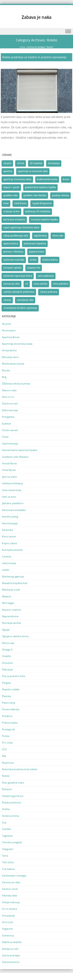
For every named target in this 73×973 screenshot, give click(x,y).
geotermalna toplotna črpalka (40, 187)
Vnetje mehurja (11, 902)
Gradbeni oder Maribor (15, 457)
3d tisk (20, 163)
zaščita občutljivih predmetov (18, 292)
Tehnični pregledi (12, 842)
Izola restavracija (11, 490)
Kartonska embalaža (14, 510)
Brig (4, 377)
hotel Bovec (20, 203)
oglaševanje (40, 235)
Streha (6, 809)
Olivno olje (8, 643)
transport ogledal (12, 267)
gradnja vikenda (60, 195)
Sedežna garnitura (12, 796)
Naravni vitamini (11, 609)
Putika (5, 736)
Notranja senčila (11, 623)
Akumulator (9, 330)
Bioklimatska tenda (13, 363)
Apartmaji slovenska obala (17, 343)
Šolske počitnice (11, 802)
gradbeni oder (10, 195)
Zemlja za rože (10, 949)
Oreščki (6, 656)
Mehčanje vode (11, 589)
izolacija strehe (11, 211)
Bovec (66, 179)
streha (33, 259)
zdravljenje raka (25, 300)
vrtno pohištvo (60, 283)
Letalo (5, 569)
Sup (4, 822)
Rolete (5, 776)
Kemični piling (10, 516)
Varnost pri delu (11, 882)
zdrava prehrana (48, 292)
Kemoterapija (10, 523)
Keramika (7, 530)
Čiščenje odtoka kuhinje (16, 383)
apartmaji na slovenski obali (33, 171)
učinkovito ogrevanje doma (17, 276)
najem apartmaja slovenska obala (21, 227)
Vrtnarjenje (8, 915)
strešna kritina (50, 259)
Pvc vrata (7, 742)
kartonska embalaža (14, 219)
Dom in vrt (8, 397)
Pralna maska (10, 722)
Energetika (8, 417)
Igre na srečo (9, 476)
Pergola (6, 683)
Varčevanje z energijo (14, 875)
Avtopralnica (9, 350)
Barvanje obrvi (10, 357)
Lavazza (6, 556)
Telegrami (7, 849)
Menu (36, 31)
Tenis (5, 855)
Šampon (7, 789)
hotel (6, 203)
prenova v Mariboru (13, 251)
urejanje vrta (33, 267)
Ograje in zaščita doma (15, 636)
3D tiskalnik (36, 163)
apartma (7, 171)
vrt (26, 283)
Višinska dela (9, 895)
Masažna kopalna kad (14, 583)
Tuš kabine (8, 869)
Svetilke (6, 829)
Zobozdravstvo (10, 962)
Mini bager (8, 603)
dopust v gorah (11, 187)
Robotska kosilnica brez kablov (20, 769)
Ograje (6, 629)
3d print (7, 163)
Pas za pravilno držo (13, 676)
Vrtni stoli (7, 922)
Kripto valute (9, 543)
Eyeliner (6, 423)
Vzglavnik (7, 928)
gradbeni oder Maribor (34, 195)
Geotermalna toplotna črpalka (19, 450)
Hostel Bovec (9, 463)
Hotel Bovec (9, 470)
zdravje (7, 300)
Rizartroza (8, 762)
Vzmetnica (8, 935)
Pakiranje (7, 669)
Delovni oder (9, 390)
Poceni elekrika (10, 709)
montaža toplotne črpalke (44, 219)
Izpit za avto (9, 496)
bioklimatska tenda (47, 179)
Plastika (6, 696)
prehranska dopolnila (35, 243)
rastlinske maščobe (13, 259)
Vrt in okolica (9, 909)
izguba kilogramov (42, 203)
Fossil (5, 436)
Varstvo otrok (10, 889)
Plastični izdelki (10, 689)
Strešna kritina (10, 816)
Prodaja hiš (8, 729)
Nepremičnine (10, 616)
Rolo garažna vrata (13, 782)
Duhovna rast (10, 403)
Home (22, 47)
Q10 (4, 749)
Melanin (6, 596)
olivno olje (57, 235)
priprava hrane (36, 251)
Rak (4, 756)
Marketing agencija (13, 576)
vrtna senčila (40, 283)
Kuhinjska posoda (12, 550)
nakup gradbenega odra (15, 235)
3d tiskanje (54, 163)
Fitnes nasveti (10, 430)
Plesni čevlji (8, 702)
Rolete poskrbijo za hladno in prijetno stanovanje (34, 57)
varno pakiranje (46, 276)
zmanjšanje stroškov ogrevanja (20, 308)
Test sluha (8, 862)
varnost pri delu (11, 283)
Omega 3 (7, 649)
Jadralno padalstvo (13, 503)
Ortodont (7, 663)
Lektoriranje (9, 563)
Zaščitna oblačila (11, 942)
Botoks (6, 370)
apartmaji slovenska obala (17, 179)
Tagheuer (7, 835)
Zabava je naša (36, 17)
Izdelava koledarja (12, 483)
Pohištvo (7, 716)
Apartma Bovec (11, 337)
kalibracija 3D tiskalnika (37, 211)
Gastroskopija (10, 443)
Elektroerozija (10, 410)
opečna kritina (10, 243)
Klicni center (9, 536)
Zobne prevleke (11, 955)
